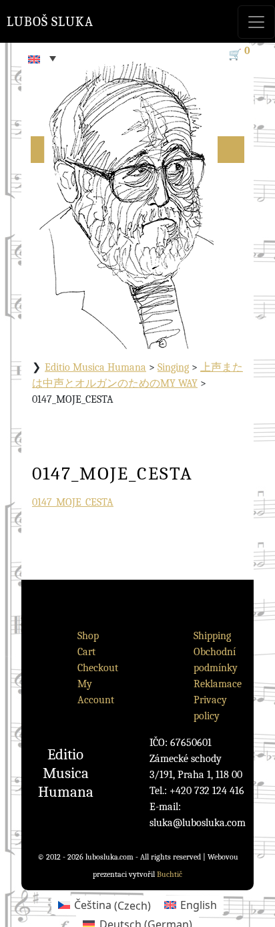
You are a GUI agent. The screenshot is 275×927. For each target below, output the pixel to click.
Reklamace (218, 684)
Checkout (97, 668)
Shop (88, 636)
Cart (86, 652)
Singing (173, 367)
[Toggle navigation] (256, 22)
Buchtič (169, 874)
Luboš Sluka (50, 21)
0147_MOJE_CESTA (72, 502)
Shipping (212, 636)
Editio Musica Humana (95, 367)
